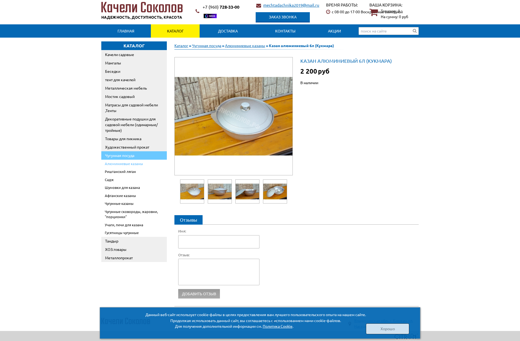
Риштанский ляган (120, 171)
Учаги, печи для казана (124, 224)
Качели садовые (119, 54)
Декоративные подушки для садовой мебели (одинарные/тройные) (131, 124)
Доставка (228, 30)
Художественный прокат (127, 147)
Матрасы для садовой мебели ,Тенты (131, 107)
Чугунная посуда (119, 155)
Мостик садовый (120, 96)
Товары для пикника (123, 138)
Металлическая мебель (126, 88)
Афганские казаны (120, 195)
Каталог (175, 30)
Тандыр (111, 240)
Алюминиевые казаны (124, 163)
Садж (109, 179)
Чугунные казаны (119, 203)
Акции (334, 30)
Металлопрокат (119, 257)
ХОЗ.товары (115, 249)
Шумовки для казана (122, 187)
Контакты (285, 30)
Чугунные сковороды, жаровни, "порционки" (131, 214)
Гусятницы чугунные (122, 232)
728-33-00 (221, 7)
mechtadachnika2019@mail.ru (291, 5)
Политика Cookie (277, 326)
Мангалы (113, 62)
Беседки (112, 71)
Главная (126, 30)
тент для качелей (120, 79)
